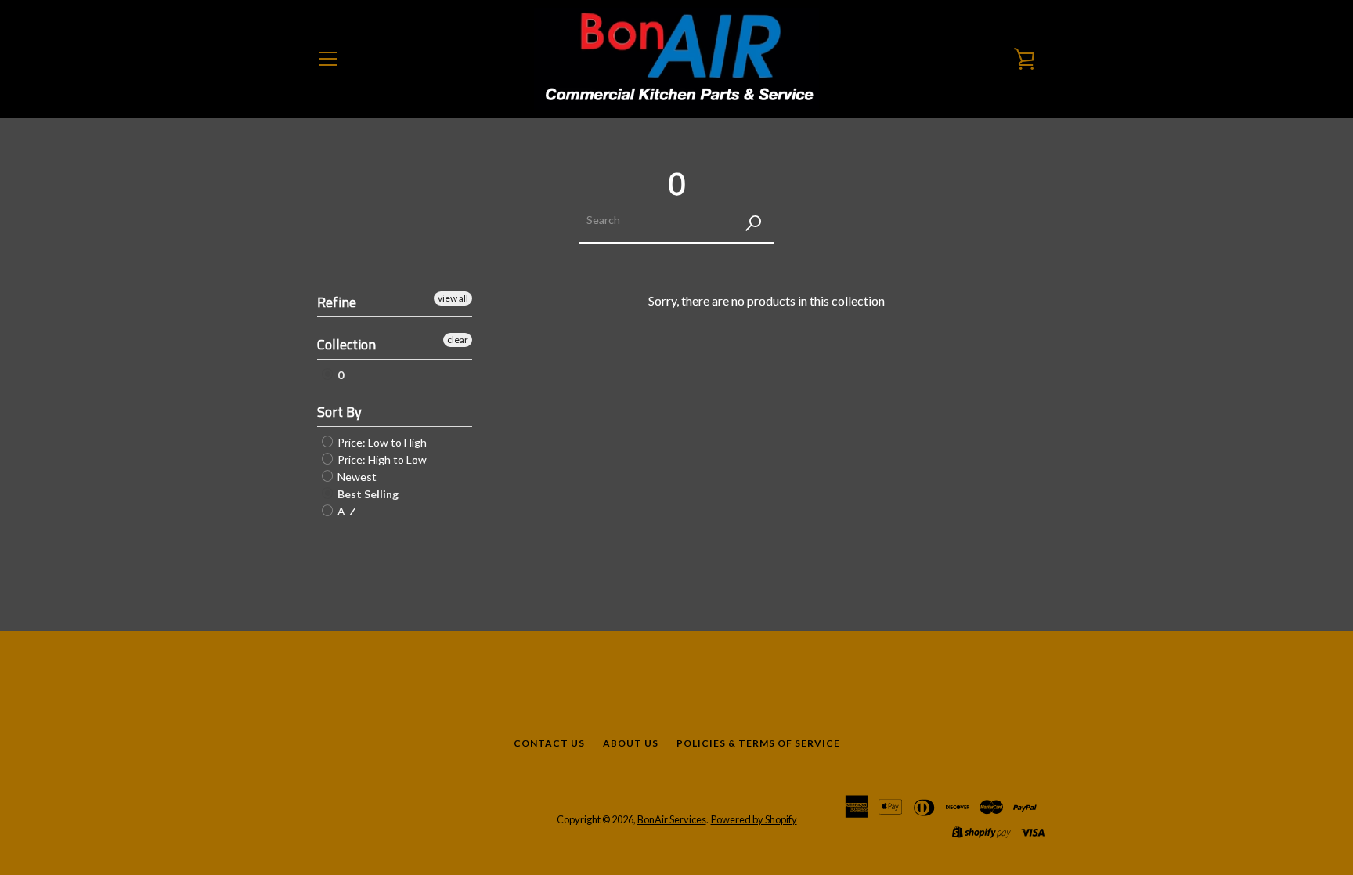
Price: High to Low (381, 459)
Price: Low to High (381, 442)
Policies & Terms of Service (758, 743)
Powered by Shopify (754, 819)
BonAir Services (671, 819)
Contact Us (549, 743)
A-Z (345, 511)
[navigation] (328, 58)
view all (453, 298)
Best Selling (367, 494)
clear (457, 339)
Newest (356, 476)
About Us (630, 743)
